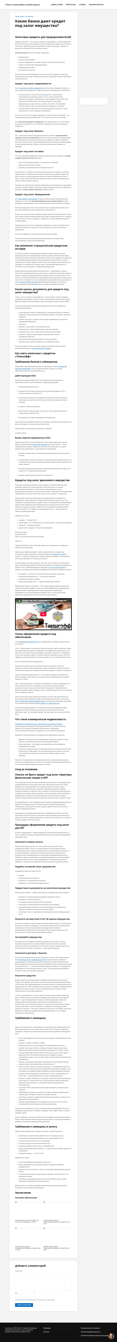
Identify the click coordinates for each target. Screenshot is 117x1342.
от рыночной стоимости (58, 567)
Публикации (47, 1328)
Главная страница (19, 16)
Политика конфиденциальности (90, 1332)
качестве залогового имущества (31, 88)
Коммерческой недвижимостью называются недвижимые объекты (39, 724)
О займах (82, 4)
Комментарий (18, 1271)
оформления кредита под (28, 642)
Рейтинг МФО (71, 4)
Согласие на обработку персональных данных (95, 1335)
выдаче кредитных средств (41, 348)
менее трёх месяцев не (41, 444)
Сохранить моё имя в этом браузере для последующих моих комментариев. (35, 1299)
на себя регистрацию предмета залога (32, 701)
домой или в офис (59, 554)
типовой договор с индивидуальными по (32, 960)
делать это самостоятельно (50, 703)
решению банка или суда (28, 282)
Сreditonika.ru (9, 1328)
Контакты (46, 1332)
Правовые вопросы (96, 4)
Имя (16, 1293)
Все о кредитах (30, 16)
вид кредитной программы (28, 199)
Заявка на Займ (57, 4)
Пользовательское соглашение (90, 1328)
